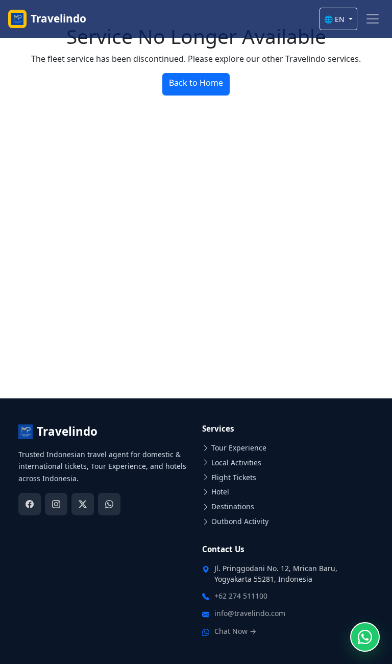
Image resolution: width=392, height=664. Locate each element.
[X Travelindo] (82, 504)
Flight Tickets (233, 477)
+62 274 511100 (240, 596)
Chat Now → (235, 631)
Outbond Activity (239, 521)
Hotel (220, 491)
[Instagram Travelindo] (56, 504)
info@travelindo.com (249, 613)
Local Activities (236, 462)
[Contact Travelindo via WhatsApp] (365, 637)
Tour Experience (238, 448)
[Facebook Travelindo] (29, 504)
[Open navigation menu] (372, 19)
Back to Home (196, 82)
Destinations (232, 506)
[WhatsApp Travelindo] (109, 504)
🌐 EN (335, 19)
